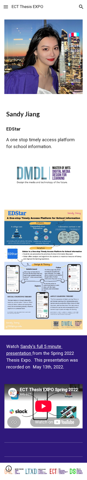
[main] (43, 114)
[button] (6, 6)
